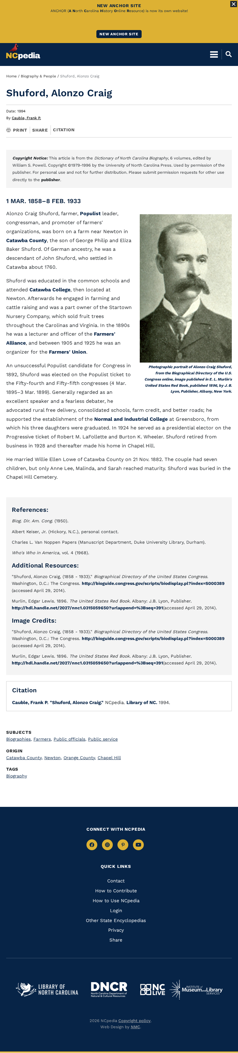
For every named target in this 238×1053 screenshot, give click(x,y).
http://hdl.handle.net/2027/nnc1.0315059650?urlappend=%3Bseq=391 (87, 607)
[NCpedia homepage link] (23, 51)
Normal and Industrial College (131, 419)
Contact (116, 881)
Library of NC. (141, 702)
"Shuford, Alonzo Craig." (77, 702)
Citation (63, 129)
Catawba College (49, 290)
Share (40, 130)
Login (116, 910)
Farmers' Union (67, 352)
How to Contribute (116, 891)
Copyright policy (134, 1020)
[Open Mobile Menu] (214, 54)
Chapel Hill (109, 757)
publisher (50, 179)
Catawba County (26, 240)
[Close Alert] (233, 4)
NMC (135, 1027)
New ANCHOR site (119, 34)
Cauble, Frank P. (26, 118)
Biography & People (38, 76)
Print (20, 130)
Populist (90, 213)
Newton (53, 757)
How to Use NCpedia (116, 900)
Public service (103, 739)
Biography (16, 775)
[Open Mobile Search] (227, 54)
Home (11, 76)
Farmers (42, 739)
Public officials (70, 739)
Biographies (19, 739)
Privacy (116, 930)
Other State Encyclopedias (116, 920)
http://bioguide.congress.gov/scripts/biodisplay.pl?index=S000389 (153, 583)
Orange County (80, 757)
